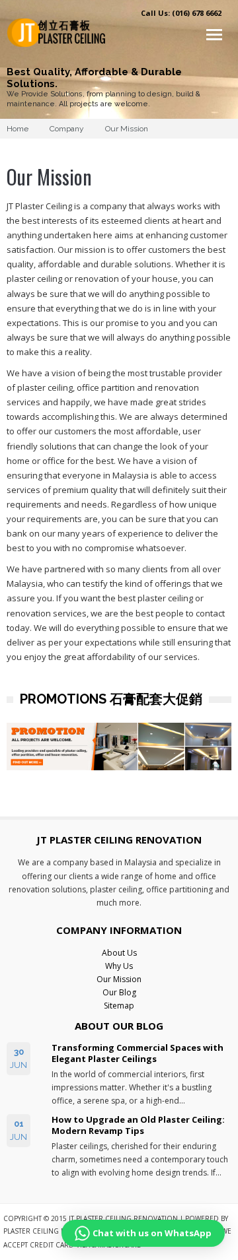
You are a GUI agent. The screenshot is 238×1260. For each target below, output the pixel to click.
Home (17, 128)
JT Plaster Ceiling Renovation (123, 1218)
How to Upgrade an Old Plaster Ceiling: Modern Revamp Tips (138, 1125)
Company (67, 128)
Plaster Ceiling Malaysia (47, 1231)
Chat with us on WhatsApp (152, 1233)
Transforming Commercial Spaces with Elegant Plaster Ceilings (137, 1053)
